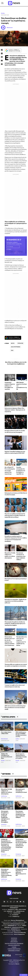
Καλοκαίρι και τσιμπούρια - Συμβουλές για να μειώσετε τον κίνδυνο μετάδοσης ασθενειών (15, 601)
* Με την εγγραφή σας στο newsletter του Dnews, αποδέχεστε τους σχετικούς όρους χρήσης (15, 252)
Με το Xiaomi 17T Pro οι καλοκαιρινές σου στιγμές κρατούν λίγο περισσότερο (10, 471)
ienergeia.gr (4, 824)
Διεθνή (17, 738)
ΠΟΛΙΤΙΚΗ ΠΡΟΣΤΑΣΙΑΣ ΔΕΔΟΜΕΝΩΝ (14, 943)
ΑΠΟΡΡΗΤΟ (24, 975)
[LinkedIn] (1, 57)
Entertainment (4, 738)
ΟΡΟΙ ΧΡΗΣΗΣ (14, 941)
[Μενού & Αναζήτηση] (2, 3)
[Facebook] (1, 49)
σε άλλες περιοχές (15, 57)
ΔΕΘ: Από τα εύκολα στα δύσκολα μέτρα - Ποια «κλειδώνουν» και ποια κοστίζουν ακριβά (15, 707)
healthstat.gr (4, 796)
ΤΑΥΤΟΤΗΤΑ (14, 938)
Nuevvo (17, 963)
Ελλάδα (3, 13)
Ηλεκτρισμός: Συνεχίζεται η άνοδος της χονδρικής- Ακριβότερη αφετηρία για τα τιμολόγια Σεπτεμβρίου (15, 623)
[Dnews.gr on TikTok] (14, 901)
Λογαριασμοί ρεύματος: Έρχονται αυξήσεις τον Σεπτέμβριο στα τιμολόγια (10, 386)
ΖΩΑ (12, 350)
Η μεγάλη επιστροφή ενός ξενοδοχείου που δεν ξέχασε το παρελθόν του (20, 471)
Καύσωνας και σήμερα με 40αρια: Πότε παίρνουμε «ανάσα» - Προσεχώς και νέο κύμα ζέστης (15, 409)
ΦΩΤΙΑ (12, 343)
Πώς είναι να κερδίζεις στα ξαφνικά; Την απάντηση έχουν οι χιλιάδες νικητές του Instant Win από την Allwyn (15, 515)
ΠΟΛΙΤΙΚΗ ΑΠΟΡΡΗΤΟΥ (14, 945)
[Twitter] (1, 53)
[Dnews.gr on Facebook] (4, 901)
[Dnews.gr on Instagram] (10, 901)
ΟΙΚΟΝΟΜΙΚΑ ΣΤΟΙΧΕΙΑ (14, 950)
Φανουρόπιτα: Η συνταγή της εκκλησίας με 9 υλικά (21, 790)
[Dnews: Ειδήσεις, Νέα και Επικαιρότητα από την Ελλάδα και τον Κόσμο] (14, 3)
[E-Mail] (1, 60)
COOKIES (14, 947)
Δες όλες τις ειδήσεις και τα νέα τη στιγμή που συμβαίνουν (15, 363)
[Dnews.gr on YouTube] (20, 901)
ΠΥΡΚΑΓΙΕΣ (20, 343)
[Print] (1, 64)
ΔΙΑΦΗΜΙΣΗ (14, 940)
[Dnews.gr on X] (7, 901)
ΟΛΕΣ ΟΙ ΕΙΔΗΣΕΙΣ (14, 898)
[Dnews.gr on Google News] (17, 901)
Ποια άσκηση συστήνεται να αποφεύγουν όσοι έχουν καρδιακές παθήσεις (20, 556)
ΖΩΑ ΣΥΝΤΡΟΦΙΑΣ (15, 346)
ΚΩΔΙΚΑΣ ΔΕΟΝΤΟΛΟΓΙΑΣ (14, 948)
